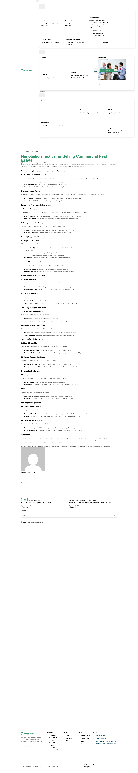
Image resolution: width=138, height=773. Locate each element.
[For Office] (42, 72)
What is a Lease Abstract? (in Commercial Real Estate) (90, 503)
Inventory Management (47, 21)
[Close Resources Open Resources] (42, 95)
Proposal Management (71, 21)
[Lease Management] (41, 37)
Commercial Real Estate (32, 151)
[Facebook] (24, 746)
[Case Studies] (98, 82)
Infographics (111, 128)
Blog (81, 109)
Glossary (110, 109)
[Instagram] (27, 746)
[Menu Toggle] (37, 1)
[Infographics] (108, 126)
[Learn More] (107, 40)
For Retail (73, 72)
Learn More (105, 42)
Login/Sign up (108, 70)
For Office (45, 74)
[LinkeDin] (29, 746)
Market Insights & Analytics (73, 39)
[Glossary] (108, 107)
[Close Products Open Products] (42, 6)
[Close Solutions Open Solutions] (42, 52)
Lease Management (46, 39)
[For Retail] (71, 70)
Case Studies (101, 84)
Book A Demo (96, 70)
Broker (116, 71)
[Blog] (80, 107)
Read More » (24, 507)
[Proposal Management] (65, 18)
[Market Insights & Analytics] (65, 37)
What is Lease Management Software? (36, 503)
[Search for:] (69, 515)
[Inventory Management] (41, 18)
